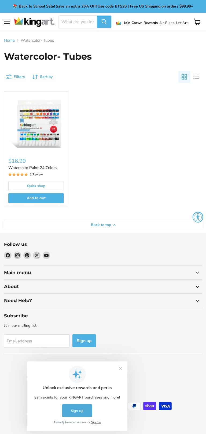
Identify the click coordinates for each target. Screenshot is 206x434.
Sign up (84, 341)
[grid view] (184, 77)
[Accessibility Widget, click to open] (198, 217)
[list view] (196, 77)
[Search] (104, 22)
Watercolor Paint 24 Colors (32, 167)
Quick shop (36, 186)
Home (9, 40)
